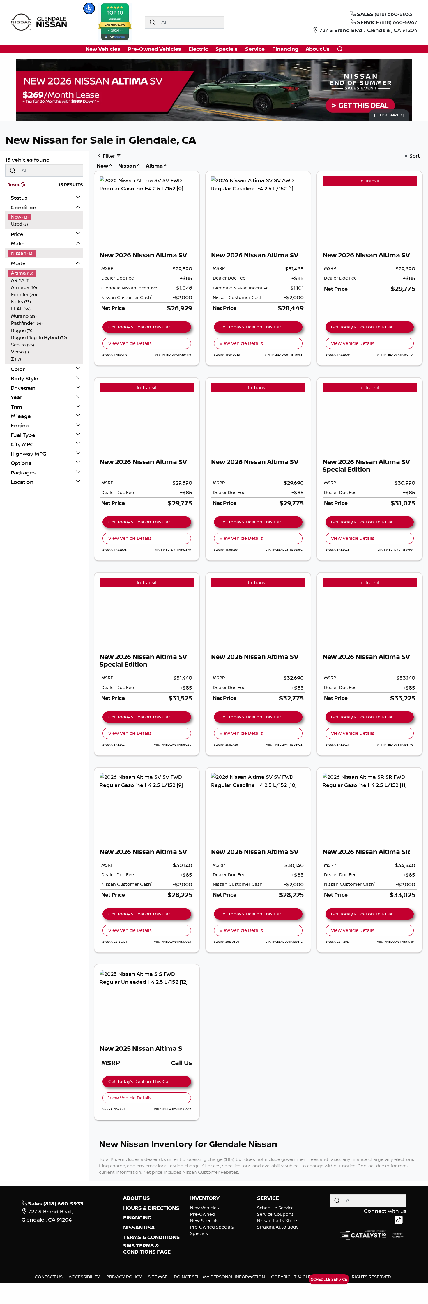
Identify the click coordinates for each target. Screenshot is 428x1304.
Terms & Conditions (151, 1237)
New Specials (204, 1220)
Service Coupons (275, 1214)
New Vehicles (204, 1208)
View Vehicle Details (130, 343)
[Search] (152, 22)
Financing (137, 1218)
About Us (136, 1198)
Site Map (158, 1277)
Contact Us (49, 1277)
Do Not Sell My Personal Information (220, 1277)
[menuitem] (45, 217)
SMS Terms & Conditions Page (147, 1248)
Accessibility (85, 1277)
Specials (199, 1233)
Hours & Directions (151, 1208)
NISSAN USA (139, 1228)
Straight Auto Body (277, 1227)
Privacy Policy (124, 1277)
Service (268, 1198)
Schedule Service (275, 1208)
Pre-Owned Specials (212, 1227)
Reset (14, 185)
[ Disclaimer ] (389, 114)
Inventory (205, 1198)
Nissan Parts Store (277, 1220)
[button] (89, 8)
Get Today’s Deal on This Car (139, 327)
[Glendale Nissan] (40, 21)
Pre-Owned (202, 1214)
